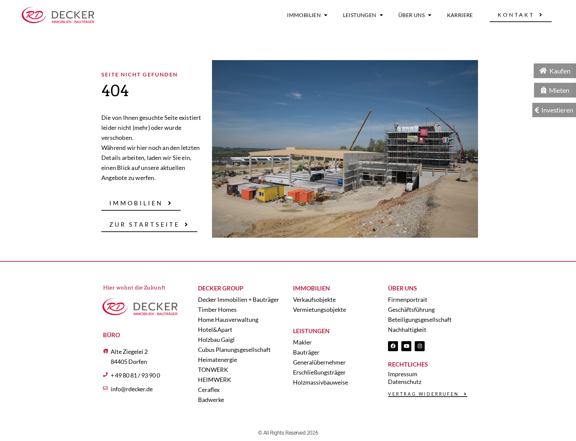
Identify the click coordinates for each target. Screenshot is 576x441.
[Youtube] (406, 346)
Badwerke (211, 399)
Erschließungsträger (319, 372)
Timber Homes (217, 309)
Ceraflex (209, 389)
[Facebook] (393, 346)
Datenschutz (404, 381)
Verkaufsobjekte (314, 299)
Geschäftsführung (411, 309)
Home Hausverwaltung (228, 319)
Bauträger (306, 352)
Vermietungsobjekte (319, 309)
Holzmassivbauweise (320, 382)
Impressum (402, 374)
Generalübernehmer (319, 362)
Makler (302, 342)
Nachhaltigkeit (407, 329)
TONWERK (213, 369)
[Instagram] (420, 346)
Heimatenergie (217, 359)
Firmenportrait (407, 299)
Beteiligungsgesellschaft (420, 319)
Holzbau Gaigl (216, 339)
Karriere (460, 15)
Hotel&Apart (215, 329)
